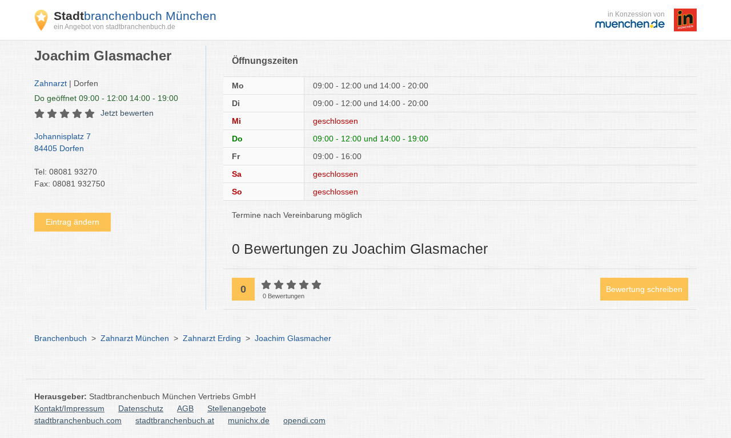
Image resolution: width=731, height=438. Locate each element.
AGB (185, 408)
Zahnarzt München (135, 338)
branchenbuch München (135, 15)
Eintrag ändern (72, 221)
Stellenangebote (236, 408)
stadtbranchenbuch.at (174, 420)
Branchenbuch (60, 338)
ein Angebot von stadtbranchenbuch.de (114, 27)
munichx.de (249, 420)
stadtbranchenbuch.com (78, 420)
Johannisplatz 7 (62, 142)
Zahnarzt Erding (212, 338)
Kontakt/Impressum (69, 408)
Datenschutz (140, 408)
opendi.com (304, 420)
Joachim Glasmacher (293, 338)
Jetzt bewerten (127, 112)
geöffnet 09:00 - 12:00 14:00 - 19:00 (106, 98)
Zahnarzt (50, 83)
